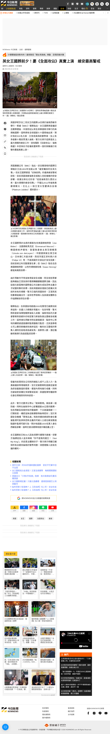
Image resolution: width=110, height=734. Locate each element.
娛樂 (48, 8)
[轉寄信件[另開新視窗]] (5, 135)
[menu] (2, 8)
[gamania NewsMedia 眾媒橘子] (55, 725)
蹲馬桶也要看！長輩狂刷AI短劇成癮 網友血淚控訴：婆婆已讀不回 (47, 661)
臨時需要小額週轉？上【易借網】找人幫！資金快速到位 (43, 620)
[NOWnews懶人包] (92, 4)
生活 (76, 8)
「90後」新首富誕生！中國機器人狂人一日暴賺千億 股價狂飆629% (29, 593)
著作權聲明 (46, 717)
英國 (14, 518)
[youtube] (82, 4)
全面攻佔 (40, 518)
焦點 (21, 8)
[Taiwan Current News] (87, 4)
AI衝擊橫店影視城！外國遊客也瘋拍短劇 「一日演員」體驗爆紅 (16, 688)
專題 (41, 8)
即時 (27, 8)
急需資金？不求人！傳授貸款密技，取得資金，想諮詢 (47, 572)
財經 (69, 8)
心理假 (66, 13)
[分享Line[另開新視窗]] (5, 129)
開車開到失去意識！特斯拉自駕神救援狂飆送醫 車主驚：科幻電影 (11, 572)
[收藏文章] (5, 153)
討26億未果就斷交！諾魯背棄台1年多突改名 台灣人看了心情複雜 (12, 640)
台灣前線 (55, 13)
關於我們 (71, 711)
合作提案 (71, 714)
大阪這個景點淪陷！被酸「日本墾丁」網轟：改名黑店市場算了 (29, 640)
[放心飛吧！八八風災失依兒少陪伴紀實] (27, 3)
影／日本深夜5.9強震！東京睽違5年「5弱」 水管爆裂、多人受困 (12, 662)
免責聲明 (45, 711)
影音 (92, 8)
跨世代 (37, 13)
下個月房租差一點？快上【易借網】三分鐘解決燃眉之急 (12, 594)
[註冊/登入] (107, 4)
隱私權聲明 (46, 714)
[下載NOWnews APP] (97, 4)
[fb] (68, 4)
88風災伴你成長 (24, 13)
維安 (50, 518)
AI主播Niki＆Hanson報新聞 (84, 13)
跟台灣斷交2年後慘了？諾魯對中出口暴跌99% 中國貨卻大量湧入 (29, 572)
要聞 (34, 8)
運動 (55, 8)
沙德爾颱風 (11, 8)
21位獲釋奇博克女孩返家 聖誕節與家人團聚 (16, 620)
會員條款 (71, 708)
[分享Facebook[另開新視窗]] (5, 123)
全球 (62, 8)
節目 (99, 8)
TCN (46, 13)
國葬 (31, 518)
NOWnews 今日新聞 (10, 49)
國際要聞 (28, 49)
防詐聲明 (45, 708)
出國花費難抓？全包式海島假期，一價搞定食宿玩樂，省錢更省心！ (47, 640)
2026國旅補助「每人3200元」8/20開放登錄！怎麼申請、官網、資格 (29, 661)
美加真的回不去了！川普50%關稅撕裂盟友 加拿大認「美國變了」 (43, 688)
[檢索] (102, 4)
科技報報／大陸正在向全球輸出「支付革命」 (47, 593)
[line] (77, 4)
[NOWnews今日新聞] (9, 3)
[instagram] (72, 4)
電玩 (83, 8)
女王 (22, 518)
